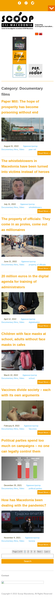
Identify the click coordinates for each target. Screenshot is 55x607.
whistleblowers (35, 207)
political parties (35, 488)
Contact (5, 575)
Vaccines (33, 429)
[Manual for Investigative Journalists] (19, 44)
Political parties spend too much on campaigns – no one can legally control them (25, 445)
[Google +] (26, 3)
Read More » (44, 153)
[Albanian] (40, 34)
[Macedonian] (36, 34)
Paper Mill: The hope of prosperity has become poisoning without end (20, 106)
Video (21, 149)
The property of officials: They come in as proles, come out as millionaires (25, 224)
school (32, 378)
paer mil (32, 149)
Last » (47, 552)
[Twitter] (32, 3)
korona (32, 541)
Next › (39, 552)
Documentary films (9, 149)
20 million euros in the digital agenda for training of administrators (25, 281)
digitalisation (34, 322)
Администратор (30, 146)
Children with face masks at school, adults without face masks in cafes (23, 339)
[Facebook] (19, 3)
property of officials (37, 264)
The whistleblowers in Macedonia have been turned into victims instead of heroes (25, 166)
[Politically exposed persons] (35, 77)
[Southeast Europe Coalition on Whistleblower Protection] (19, 71)
